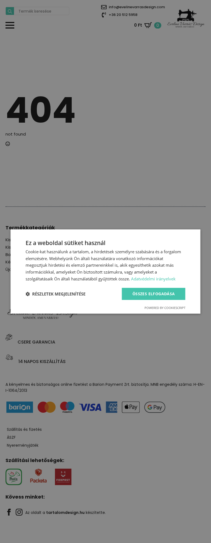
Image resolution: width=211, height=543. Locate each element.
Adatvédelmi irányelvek (153, 279)
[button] (55, 293)
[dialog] (105, 271)
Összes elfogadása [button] (153, 293)
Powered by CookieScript (165, 308)
